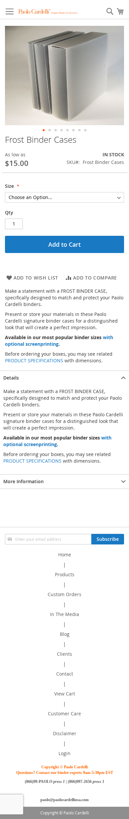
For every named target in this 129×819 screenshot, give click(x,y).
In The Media (64, 614)
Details (11, 378)
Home (64, 554)
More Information (23, 481)
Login (64, 753)
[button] (44, 130)
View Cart (64, 694)
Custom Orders (64, 594)
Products (64, 574)
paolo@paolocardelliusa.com (64, 799)
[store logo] (48, 11)
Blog (64, 634)
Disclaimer (64, 733)
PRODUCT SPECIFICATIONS (34, 360)
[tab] (64, 378)
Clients (64, 654)
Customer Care (64, 713)
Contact (64, 674)
